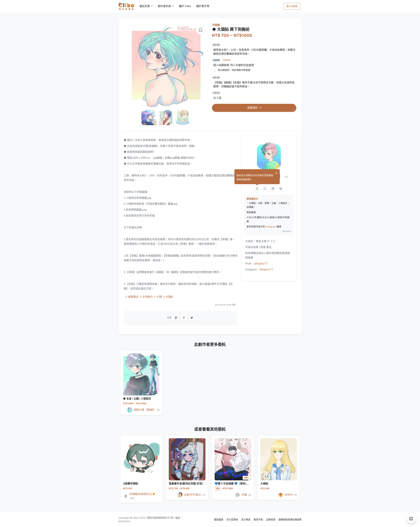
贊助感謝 (219, 519)
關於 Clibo (182, 6)
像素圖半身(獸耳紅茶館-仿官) (186, 483)
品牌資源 (271, 519)
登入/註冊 (291, 6)
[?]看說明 (226, 60)
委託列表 (142, 6)
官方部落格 (232, 519)
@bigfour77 (261, 263)
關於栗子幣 (199, 6)
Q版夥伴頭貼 (130, 483)
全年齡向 (147, 296)
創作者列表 (162, 6)
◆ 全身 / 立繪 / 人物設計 (137, 398)
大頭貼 (169, 296)
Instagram (271, 226)
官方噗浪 (246, 519)
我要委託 (252, 107)
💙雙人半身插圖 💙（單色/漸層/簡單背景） (240, 483)
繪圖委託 (133, 296)
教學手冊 (258, 519)
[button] (411, 518)
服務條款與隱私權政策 (290, 519)
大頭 (159, 296)
